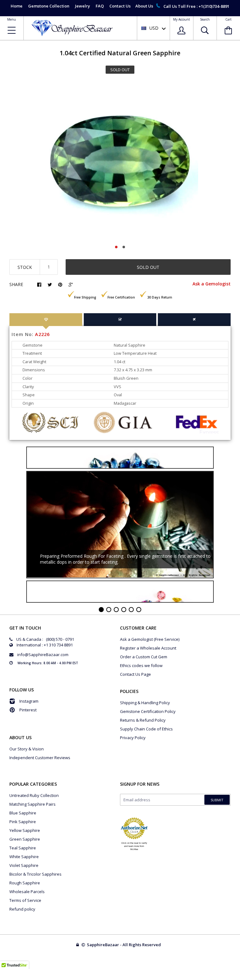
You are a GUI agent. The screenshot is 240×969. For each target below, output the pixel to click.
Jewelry (82, 6)
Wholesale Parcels (27, 891)
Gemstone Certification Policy (148, 711)
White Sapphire (24, 856)
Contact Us (120, 6)
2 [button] (123, 247)
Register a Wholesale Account (148, 648)
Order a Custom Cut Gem (143, 657)
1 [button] (116, 247)
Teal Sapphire (22, 848)
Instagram (28, 701)
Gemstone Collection (48, 6)
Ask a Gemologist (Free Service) (149, 639)
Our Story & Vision (26, 749)
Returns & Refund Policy (143, 720)
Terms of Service (25, 900)
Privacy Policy (133, 737)
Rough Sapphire (24, 883)
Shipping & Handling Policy (145, 702)
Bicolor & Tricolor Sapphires (35, 874)
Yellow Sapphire (24, 830)
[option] (120, 161)
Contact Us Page (135, 674)
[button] (239, 967)
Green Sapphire (24, 839)
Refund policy (22, 909)
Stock (25, 267)
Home (16, 6)
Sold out (148, 267)
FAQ (100, 6)
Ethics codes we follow (141, 665)
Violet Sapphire (23, 865)
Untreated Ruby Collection (34, 795)
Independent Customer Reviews (39, 757)
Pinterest (28, 710)
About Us (144, 6)
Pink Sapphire (22, 821)
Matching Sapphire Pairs (32, 804)
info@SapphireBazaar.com (42, 654)
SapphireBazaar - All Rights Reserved (124, 944)
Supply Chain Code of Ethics (146, 729)
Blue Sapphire (22, 813)
